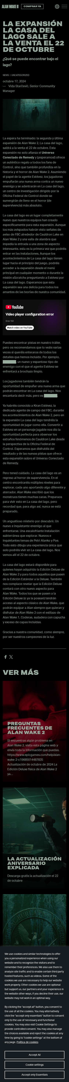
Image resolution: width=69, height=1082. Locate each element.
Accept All (34, 1055)
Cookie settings (35, 1065)
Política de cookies (27, 1042)
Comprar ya (32, 6)
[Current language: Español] (57, 6)
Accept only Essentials (35, 1075)
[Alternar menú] (64, 6)
